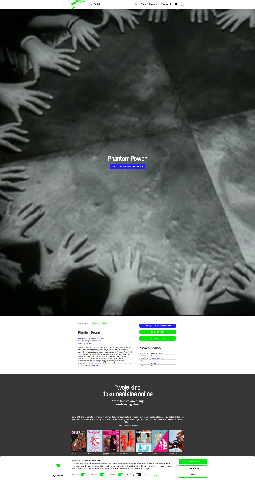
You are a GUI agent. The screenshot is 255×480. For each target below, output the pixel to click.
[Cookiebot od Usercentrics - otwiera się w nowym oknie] (58, 476)
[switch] (102, 474)
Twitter (104, 323)
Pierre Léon (82, 338)
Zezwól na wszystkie (193, 461)
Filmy (143, 4)
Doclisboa (90, 453)
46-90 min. (160, 358)
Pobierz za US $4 (157, 338)
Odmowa (193, 475)
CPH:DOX (73, 453)
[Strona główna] (78, 4)
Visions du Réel (173, 453)
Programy (153, 4)
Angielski (87, 343)
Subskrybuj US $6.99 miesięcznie (127, 166)
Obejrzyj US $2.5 (157, 332)
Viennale (97, 365)
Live (136, 4)
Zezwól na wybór (193, 468)
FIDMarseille (139, 453)
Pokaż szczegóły (151, 475)
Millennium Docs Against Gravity (110, 454)
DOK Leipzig (123, 453)
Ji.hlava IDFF (155, 453)
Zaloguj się (166, 4)
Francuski (97, 341)
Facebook (96, 323)
